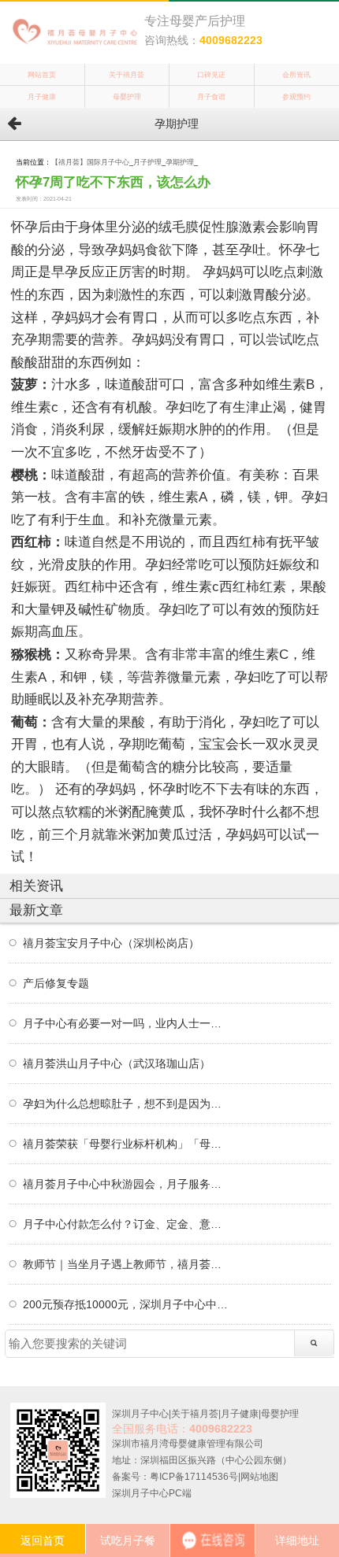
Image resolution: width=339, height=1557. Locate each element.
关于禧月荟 (126, 75)
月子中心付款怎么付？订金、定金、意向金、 (128, 1224)
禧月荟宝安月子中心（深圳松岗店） (111, 943)
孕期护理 (180, 162)
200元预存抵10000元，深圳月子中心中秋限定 (128, 1304)
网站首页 (42, 75)
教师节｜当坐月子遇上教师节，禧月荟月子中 (128, 1264)
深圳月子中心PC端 (152, 1493)
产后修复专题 (56, 983)
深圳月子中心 (140, 1413)
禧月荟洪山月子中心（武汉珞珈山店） (116, 1063)
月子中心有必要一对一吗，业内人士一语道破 (128, 1023)
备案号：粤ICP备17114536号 (175, 1476)
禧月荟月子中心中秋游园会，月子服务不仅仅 (128, 1184)
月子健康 (42, 97)
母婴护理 (127, 97)
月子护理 (147, 162)
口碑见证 (211, 75)
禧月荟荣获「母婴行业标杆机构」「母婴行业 (128, 1143)
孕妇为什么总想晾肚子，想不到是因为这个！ (128, 1103)
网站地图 (259, 1476)
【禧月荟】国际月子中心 (90, 162)
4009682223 (231, 40)
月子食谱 (211, 97)
